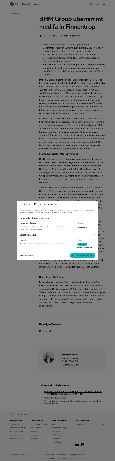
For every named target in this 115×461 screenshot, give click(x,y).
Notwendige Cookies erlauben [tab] (34, 218)
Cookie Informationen (84, 247)
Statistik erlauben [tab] (28, 234)
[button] (57, 218)
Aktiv (82, 244)
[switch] (82, 244)
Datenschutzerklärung (27, 255)
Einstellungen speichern (84, 255)
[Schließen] (94, 204)
